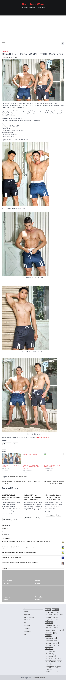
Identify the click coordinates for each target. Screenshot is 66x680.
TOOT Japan (49, 669)
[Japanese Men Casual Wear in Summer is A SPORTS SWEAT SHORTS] (32, 458)
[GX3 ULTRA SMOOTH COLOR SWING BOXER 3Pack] (54, 458)
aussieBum (56, 609)
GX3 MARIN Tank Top (43, 437)
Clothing (5, 51)
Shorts (59, 661)
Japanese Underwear (51, 640)
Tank (60, 664)
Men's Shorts (18, 477)
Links (24, 622)
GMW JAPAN (49, 622)
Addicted (48, 609)
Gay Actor (56, 617)
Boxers (56, 614)
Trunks (59, 672)
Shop (24, 634)
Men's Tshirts (58, 659)
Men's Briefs (49, 648)
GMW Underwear (50, 625)
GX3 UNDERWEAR (50, 630)
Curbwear (48, 617)
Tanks (47, 666)
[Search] (63, 44)
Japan (56, 633)
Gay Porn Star (49, 620)
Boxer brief (49, 614)
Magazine (39, 598)
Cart (24, 608)
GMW (56, 620)
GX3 (58, 625)
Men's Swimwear (50, 656)
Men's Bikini (49, 646)
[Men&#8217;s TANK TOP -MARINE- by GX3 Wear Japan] (11, 458)
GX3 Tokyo (57, 627)
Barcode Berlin (50, 612)
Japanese (48, 635)
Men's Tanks (49, 659)
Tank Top (53, 666)
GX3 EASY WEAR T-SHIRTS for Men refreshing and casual (11, 497)
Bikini (57, 612)
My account (26, 625)
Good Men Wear (33, 4)
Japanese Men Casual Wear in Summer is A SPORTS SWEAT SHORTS (31, 466)
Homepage (26, 614)
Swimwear (54, 664)
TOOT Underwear (50, 672)
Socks (37, 582)
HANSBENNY (49, 633)
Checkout (26, 611)
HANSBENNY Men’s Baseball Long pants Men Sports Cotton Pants (32, 497)
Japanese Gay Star (51, 638)
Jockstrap (48, 643)
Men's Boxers (58, 646)
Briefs (61, 614)
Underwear (7, 582)
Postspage (26, 628)
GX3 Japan (49, 627)
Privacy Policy (27, 631)
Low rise (55, 643)
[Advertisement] (33, 28)
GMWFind (5, 57)
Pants (25, 477)
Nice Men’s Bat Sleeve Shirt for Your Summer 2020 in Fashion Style (53, 497)
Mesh (47, 661)
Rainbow (53, 661)
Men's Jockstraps (50, 651)
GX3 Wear (10, 477)
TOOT (59, 666)
